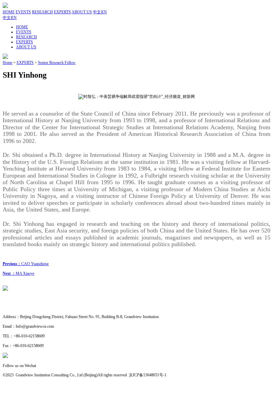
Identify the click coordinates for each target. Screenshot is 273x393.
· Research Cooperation (22, 307)
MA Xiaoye (18, 273)
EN (104, 12)
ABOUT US (82, 12)
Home (7, 62)
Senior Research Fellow (57, 62)
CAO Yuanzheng (26, 263)
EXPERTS (62, 12)
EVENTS (23, 12)
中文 (97, 12)
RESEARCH (42, 12)
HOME (9, 12)
